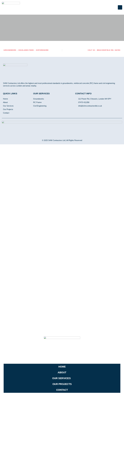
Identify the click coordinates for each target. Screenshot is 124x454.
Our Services (61, 378)
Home (62, 366)
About (62, 372)
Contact (62, 389)
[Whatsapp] (84, 110)
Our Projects (62, 384)
